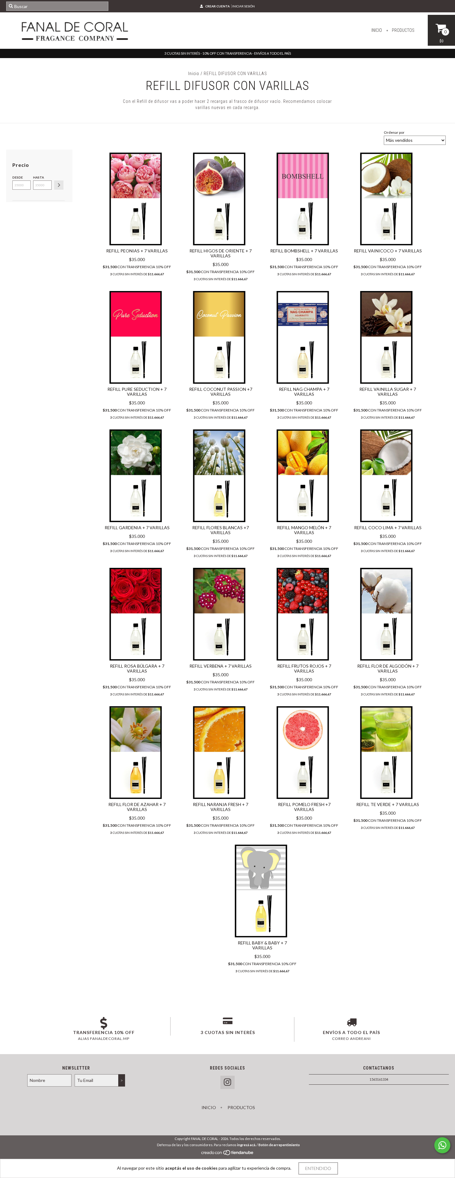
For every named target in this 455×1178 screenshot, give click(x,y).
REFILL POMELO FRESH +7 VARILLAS (304, 807)
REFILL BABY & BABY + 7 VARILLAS (262, 945)
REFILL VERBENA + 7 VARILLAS (220, 666)
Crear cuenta (217, 6)
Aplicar (58, 185)
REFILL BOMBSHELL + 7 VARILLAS (304, 250)
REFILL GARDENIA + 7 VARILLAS (137, 527)
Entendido (318, 1168)
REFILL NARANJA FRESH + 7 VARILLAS (220, 807)
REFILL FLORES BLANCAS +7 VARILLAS (220, 530)
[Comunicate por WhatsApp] (442, 1145)
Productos (402, 30)
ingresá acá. (246, 1145)
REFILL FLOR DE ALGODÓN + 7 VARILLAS (387, 668)
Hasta (38, 177)
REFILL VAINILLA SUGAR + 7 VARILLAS (387, 391)
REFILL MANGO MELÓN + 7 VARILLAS (304, 530)
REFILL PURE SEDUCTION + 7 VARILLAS (137, 391)
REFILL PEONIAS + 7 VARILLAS (137, 250)
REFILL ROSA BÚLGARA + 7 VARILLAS (137, 668)
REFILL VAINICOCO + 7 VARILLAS (388, 250)
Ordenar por (394, 132)
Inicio (376, 30)
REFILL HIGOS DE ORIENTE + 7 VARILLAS (220, 253)
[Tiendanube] (228, 1154)
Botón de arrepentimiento (279, 1145)
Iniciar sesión (243, 6)
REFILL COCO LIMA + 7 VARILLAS (388, 527)
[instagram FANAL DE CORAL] (227, 1082)
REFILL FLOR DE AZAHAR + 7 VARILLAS (137, 807)
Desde (17, 177)
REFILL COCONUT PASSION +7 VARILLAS (220, 391)
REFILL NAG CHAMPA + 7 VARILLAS (304, 391)
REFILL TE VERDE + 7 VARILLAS (387, 804)
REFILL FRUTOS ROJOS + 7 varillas (304, 668)
